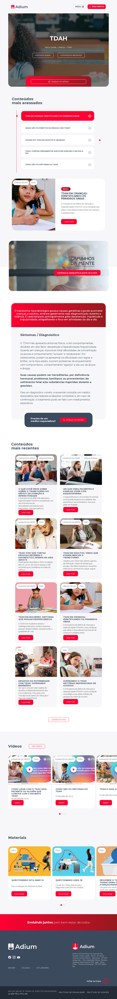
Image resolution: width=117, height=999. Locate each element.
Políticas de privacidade (72, 992)
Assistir (17, 803)
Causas (26, 968)
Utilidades (42, 968)
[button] (100, 140)
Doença (61, 47)
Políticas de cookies (98, 992)
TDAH (69, 47)
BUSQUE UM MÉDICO (60, 82)
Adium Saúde (50, 47)
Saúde (11, 968)
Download (19, 894)
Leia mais (69, 221)
